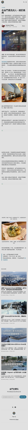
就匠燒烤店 (4, 61)
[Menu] (26, 2)
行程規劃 (3, 7)
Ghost (16, 419)
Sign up (14, 416)
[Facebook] (15, 407)
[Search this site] (24, 2)
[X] (12, 407)
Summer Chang (9, 25)
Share (23, 26)
